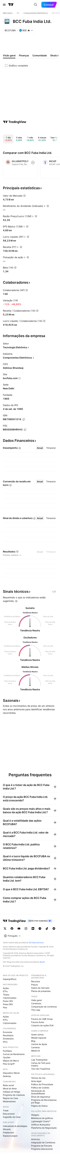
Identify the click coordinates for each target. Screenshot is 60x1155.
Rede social (8, 1085)
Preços (34, 984)
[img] (28, 30)
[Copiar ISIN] (23, 419)
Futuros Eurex (37, 1022)
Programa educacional (42, 1149)
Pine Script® (9, 1064)
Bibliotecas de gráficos (42, 1118)
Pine (5, 1007)
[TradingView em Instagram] (26, 928)
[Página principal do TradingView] (11, 5)
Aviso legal (36, 1081)
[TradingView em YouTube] (19, 928)
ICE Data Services (36, 942)
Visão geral (36, 1000)
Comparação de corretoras (44, 1006)
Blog (33, 1041)
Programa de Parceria (41, 1145)
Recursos (35, 981)
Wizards (7, 1129)
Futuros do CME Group (42, 1019)
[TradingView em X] (5, 928)
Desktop (7, 1076)
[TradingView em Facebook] (12, 928)
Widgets (35, 1115)
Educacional (8, 1113)
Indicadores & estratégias (15, 1126)
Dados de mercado (40, 988)
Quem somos (37, 1034)
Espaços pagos (10, 1135)
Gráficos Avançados (40, 1124)
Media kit (35, 1050)
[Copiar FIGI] (25, 429)
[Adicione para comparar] (32, 162)
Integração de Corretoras (43, 1142)
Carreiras (35, 1047)
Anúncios (35, 1139)
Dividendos (8, 1038)
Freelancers (8, 1132)
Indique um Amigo (11, 1091)
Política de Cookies (40, 1087)
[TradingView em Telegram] (40, 928)
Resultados (8, 1035)
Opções (6, 1057)
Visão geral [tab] (9, 55)
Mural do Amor (10, 1088)
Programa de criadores (14, 1095)
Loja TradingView (39, 1059)
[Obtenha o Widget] (54, 592)
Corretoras (36, 1003)
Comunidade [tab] (39, 55)
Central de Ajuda (39, 1044)
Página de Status (39, 1106)
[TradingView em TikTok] (47, 928)
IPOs (5, 1042)
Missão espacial (38, 1037)
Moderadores (9, 1101)
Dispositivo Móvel (11, 1073)
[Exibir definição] (24, 195)
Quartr (42, 962)
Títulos (6, 994)
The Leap (35, 1010)
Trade (5, 1110)
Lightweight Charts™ (41, 1121)
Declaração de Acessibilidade (38, 1092)
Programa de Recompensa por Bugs (44, 1101)
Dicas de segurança (40, 1096)
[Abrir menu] (4, 5)
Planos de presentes (41, 991)
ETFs (5, 991)
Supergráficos (9, 979)
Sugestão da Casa (11, 1117)
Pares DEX (8, 1004)
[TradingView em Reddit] (54, 928)
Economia (7, 1032)
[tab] (40, 448)
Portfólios (7, 1051)
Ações (6, 988)
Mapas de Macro (11, 1060)
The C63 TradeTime (40, 1069)
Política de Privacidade (42, 1084)
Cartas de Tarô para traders (40, 1064)
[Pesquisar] (35, 5)
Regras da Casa (10, 1098)
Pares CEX (8, 1001)
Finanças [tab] (24, 55)
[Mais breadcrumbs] (18, 13)
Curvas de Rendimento (14, 1054)
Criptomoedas (9, 998)
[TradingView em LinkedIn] (33, 928)
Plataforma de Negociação (44, 1128)
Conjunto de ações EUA (42, 1025)
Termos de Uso (38, 1078)
